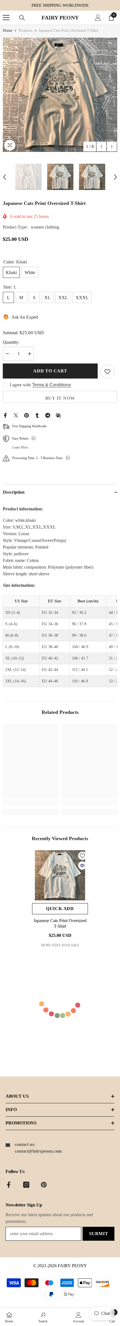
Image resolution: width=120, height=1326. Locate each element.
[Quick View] (82, 865)
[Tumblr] (37, 415)
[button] (101, 146)
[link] (31, 803)
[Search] (22, 17)
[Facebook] (5, 415)
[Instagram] (26, 1184)
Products (25, 30)
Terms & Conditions (51, 384)
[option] (60, 95)
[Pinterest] (26, 415)
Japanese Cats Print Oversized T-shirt (60, 923)
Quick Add (60, 908)
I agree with (20, 384)
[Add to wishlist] (107, 372)
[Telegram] (47, 415)
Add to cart (50, 371)
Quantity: (11, 342)
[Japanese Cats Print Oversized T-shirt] (60, 875)
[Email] (58, 415)
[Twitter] (15, 415)
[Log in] (98, 17)
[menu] (6, 17)
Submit (98, 1233)
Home (7, 30)
